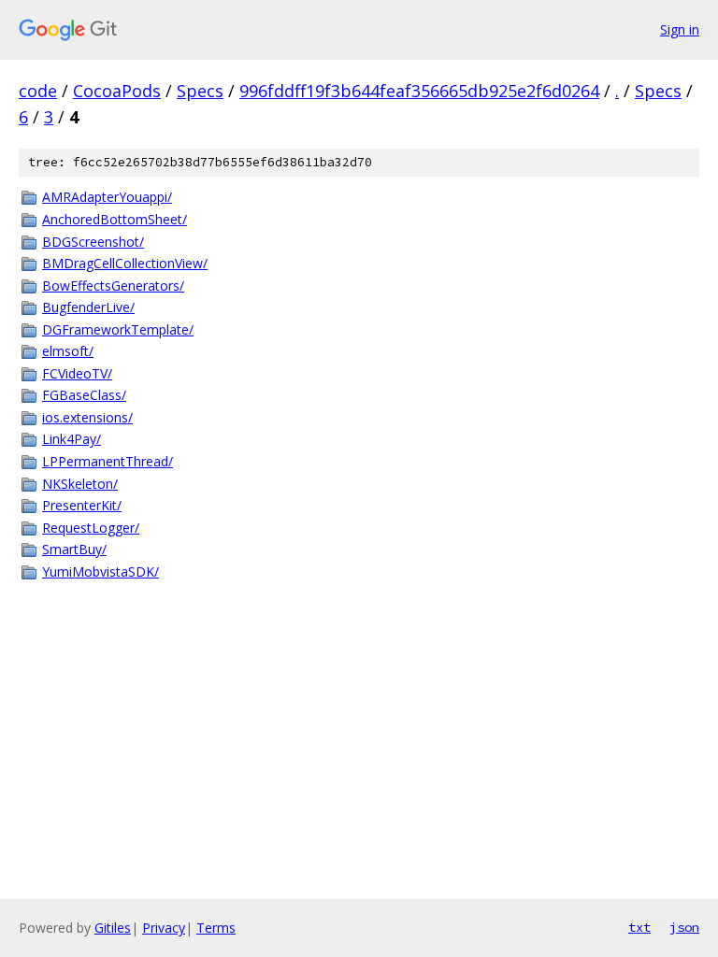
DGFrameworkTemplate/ (118, 329)
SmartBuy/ (74, 549)
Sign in (679, 29)
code (38, 90)
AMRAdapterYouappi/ (107, 197)
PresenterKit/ (82, 505)
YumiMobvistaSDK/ (100, 571)
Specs (200, 90)
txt (639, 927)
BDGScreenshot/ (93, 241)
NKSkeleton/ (80, 484)
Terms (216, 927)
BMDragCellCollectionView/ (125, 263)
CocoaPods (117, 90)
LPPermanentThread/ (107, 461)
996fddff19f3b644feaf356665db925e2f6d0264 (419, 90)
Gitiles (112, 927)
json (684, 927)
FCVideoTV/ (77, 373)
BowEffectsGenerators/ (113, 285)
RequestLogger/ (90, 527)
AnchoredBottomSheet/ (114, 219)
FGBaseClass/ (84, 395)
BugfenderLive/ (88, 307)
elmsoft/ (67, 351)
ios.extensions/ (87, 417)
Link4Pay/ (71, 439)
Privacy (163, 927)
